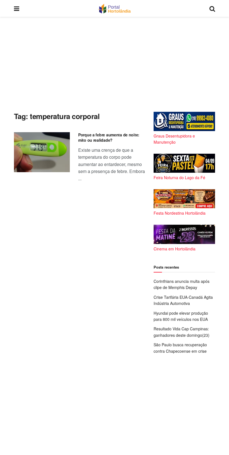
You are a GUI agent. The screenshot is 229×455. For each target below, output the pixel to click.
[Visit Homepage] (114, 8)
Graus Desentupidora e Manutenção (174, 139)
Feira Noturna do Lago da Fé (179, 177)
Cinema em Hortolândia (174, 249)
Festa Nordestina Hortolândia (180, 213)
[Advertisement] (114, 64)
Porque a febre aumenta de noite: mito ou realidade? (108, 137)
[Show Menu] (16, 8)
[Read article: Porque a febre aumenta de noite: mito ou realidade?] (42, 152)
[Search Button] (212, 8)
